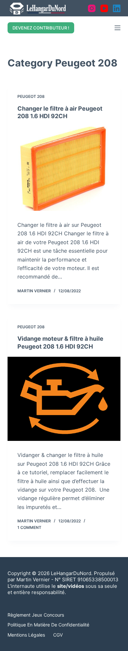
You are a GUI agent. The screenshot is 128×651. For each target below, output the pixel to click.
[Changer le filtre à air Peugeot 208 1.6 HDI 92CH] (64, 169)
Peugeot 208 (31, 96)
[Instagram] (92, 8)
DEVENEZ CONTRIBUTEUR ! (40, 27)
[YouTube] (104, 8)
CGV (58, 635)
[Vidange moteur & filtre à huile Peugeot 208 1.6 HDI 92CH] (64, 399)
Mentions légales (26, 635)
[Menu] (117, 28)
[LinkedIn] (116, 8)
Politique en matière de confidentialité (48, 624)
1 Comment (29, 527)
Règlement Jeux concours (36, 615)
